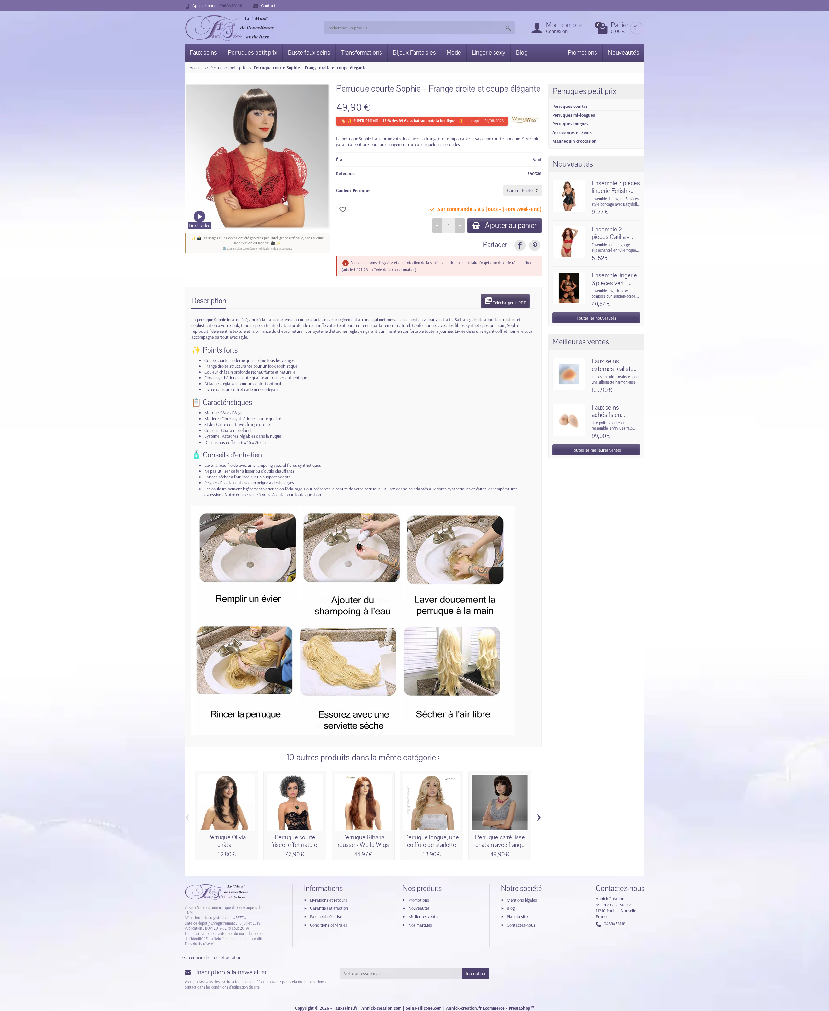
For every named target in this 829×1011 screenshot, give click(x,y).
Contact (268, 5)
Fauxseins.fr (345, 1008)
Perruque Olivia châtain (226, 841)
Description (208, 301)
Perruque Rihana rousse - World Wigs (363, 841)
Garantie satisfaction (329, 908)
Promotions (582, 53)
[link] (520, 245)
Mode (454, 53)
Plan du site (517, 916)
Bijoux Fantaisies (414, 53)
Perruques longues (570, 124)
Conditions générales (328, 925)
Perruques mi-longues (573, 115)
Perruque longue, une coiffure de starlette (431, 841)
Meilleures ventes (423, 916)
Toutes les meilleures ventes (596, 450)
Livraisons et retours (328, 900)
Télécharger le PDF (505, 301)
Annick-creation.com (381, 1008)
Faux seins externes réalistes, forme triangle (615, 369)
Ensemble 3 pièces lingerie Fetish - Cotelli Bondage (616, 191)
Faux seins (203, 53)
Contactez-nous (521, 925)
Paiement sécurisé (326, 916)
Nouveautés (623, 53)
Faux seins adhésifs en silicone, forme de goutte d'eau (614, 419)
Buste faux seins (309, 53)
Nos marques (420, 925)
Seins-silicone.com (424, 1008)
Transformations (361, 53)
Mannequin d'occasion (574, 141)
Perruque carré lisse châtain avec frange (500, 841)
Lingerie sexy (488, 53)
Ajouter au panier (511, 225)
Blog (522, 53)
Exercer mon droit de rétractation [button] (211, 957)
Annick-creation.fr (464, 1008)
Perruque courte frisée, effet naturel (295, 841)
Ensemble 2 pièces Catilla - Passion (610, 237)
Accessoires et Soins (572, 132)
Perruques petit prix (252, 53)
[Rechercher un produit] (508, 27)
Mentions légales (522, 900)
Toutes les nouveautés (596, 318)
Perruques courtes (570, 106)
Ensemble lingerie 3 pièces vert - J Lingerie (614, 283)
